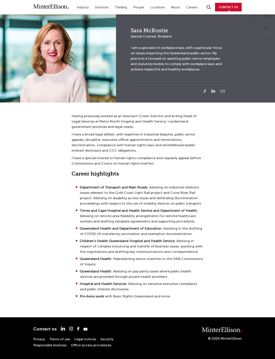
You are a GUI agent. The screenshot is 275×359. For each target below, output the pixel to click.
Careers (192, 7)
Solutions (102, 7)
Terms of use (59, 339)
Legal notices (85, 339)
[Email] (223, 91)
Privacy (39, 339)
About (175, 7)
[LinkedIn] (215, 91)
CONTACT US (228, 7)
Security (106, 339)
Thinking (121, 7)
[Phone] (207, 91)
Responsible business (50, 345)
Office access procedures (91, 345)
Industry (83, 7)
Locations (157, 7)
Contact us (45, 328)
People (138, 7)
